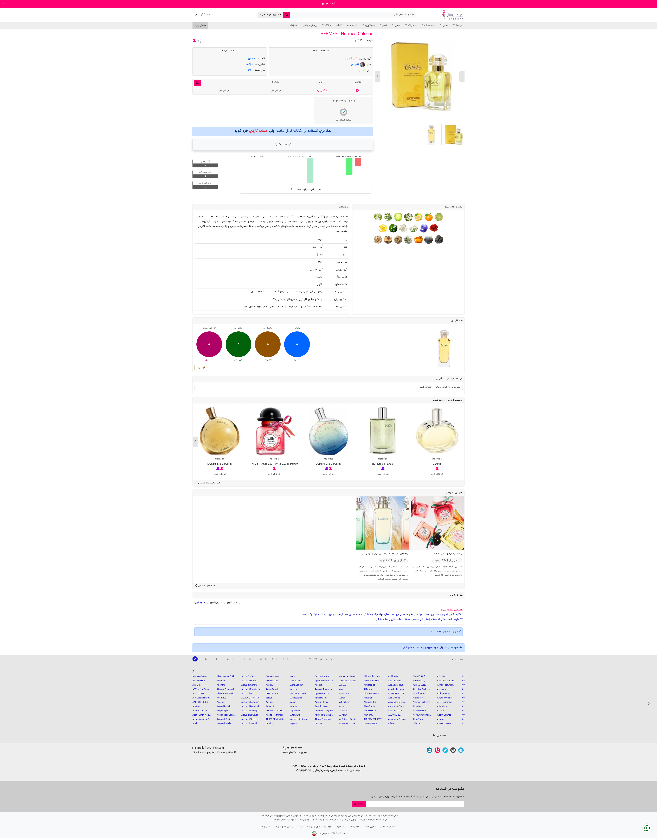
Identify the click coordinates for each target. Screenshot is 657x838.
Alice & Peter (419, 693)
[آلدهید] (398, 217)
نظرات (339, 25)
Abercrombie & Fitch (226, 676)
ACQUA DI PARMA (250, 698)
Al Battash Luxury (372, 676)
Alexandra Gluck (396, 706)
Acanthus (221, 698)
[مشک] (428, 239)
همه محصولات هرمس (209, 483)
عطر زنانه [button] (412, 25)
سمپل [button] (397, 25)
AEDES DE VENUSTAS (275, 719)
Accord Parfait (224, 706)
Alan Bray (368, 715)
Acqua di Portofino (250, 702)
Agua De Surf (321, 698)
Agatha (293, 723)
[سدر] (388, 239)
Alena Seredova (395, 685)
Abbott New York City (201, 710)
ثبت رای (201, 368)
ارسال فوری (328, 3)
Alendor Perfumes (396, 689)
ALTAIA (440, 710)
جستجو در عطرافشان (403, 15)
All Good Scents (420, 710)
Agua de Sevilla (322, 693)
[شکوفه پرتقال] (378, 217)
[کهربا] (418, 239)
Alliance (416, 723)
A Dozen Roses (199, 676)
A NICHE (196, 685)
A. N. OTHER (198, 693)
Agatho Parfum (322, 676)
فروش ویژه (200, 25)
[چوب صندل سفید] (378, 239)
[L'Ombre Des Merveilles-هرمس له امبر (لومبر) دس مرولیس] (328, 430)
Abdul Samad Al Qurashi (201, 719)
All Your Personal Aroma (422, 715)
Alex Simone (394, 698)
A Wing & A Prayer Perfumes (201, 689)
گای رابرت (354, 64)
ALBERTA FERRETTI (373, 719)
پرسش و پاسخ (309, 25)
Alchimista (393, 676)
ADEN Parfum (272, 693)
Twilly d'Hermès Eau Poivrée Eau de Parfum (274, 463)
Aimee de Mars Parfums (348, 676)
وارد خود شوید (254, 131)
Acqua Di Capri (248, 676)
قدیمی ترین (215, 602)
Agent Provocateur (324, 680)
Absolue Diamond (225, 689)
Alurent (440, 719)
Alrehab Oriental (445, 698)
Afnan (293, 702)
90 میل (320, 91)
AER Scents (295, 680)
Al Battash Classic (347, 719)
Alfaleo (391, 723)
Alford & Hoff (419, 676)
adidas (269, 698)
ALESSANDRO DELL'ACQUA (397, 693)
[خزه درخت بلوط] (408, 239)
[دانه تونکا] (438, 239)
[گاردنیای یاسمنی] (403, 228)
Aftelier (294, 706)
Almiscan (441, 689)
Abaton (195, 706)
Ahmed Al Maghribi (324, 710)
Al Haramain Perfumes (373, 680)
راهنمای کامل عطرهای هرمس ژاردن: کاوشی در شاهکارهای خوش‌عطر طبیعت (370, 554)
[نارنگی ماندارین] (428, 217)
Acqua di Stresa (248, 719)
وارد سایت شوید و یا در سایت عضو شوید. (422, 648)
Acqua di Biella (224, 723)
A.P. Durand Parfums (201, 698)
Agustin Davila (321, 702)
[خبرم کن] (197, 83)
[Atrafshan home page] (453, 15)
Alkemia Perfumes (421, 702)
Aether (293, 689)
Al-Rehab (368, 698)
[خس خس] (398, 239)
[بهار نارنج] (408, 217)
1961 (250, 70)
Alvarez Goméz (444, 723)
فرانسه (249, 64)
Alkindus (417, 706)
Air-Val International (348, 680)
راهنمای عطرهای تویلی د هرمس (446, 554)
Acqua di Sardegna (250, 710)
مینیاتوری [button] (370, 25)
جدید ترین (199, 602)
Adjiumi (269, 702)
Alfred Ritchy (419, 680)
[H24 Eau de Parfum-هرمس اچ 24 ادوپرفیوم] (383, 430)
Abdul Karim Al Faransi (201, 715)
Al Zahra (368, 689)
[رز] (433, 228)
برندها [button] (458, 25)
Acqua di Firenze (249, 680)
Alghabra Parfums (421, 689)
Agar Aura (295, 715)
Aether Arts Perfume (299, 693)
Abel (194, 723)
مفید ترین (231, 602)
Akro (341, 706)
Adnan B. (270, 706)
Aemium (270, 723)
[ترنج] (438, 217)
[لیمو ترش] (418, 217)
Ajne (341, 689)
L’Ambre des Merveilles (220, 463)
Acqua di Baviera (225, 719)
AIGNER (319, 723)
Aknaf (342, 698)
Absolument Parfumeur (226, 693)
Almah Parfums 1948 (446, 685)
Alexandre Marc (396, 710)
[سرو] (388, 217)
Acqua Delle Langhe (226, 715)
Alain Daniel (369, 706)
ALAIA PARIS (370, 702)
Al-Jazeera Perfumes (373, 693)
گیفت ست (352, 25)
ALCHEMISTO (370, 723)
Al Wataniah (369, 685)
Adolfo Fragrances (274, 715)
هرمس (251, 58)
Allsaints (441, 676)
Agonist (318, 685)
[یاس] (413, 228)
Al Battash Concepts (348, 723)
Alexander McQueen (397, 702)
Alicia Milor (418, 698)
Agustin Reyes (321, 706)
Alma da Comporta (446, 680)
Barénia (437, 463)
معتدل (361, 70)
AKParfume (344, 702)
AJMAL (342, 685)
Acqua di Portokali (250, 706)
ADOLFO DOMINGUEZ (275, 710)
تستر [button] (384, 25)
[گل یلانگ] (383, 228)
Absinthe (221, 685)
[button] (377, 76)
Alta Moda (442, 706)
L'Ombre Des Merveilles (328, 463)
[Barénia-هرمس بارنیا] (437, 430)
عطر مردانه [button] (429, 25)
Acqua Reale (272, 680)
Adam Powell (272, 689)
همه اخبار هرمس (206, 586)
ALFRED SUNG (419, 685)
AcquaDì (270, 685)
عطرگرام (293, 25)
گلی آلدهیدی (350, 58)
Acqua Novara (272, 676)
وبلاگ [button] (327, 25)
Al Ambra (343, 710)
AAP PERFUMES (200, 702)
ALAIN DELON (370, 710)
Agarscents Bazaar (299, 719)
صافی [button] (445, 25)
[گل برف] (393, 228)
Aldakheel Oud (395, 680)
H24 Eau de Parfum (383, 463)
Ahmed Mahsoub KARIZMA (324, 715)
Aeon (292, 676)
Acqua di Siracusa (249, 715)
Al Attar (343, 715)
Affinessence (296, 698)
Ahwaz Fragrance (323, 719)
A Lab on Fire (198, 680)
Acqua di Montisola (250, 689)
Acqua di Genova (249, 685)
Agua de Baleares (323, 689)
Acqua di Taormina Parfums (250, 723)
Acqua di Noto (248, 693)
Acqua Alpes (223, 710)
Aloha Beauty (443, 693)
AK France (344, 693)
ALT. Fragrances (444, 702)
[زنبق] (423, 228)
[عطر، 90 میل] (357, 91)
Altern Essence (444, 715)
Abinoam (221, 680)
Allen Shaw (418, 719)
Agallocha (295, 710)
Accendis (221, 702)
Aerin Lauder (296, 685)
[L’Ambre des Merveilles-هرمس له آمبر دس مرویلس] (220, 430)
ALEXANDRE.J (394, 715)
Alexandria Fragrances (397, 719)
